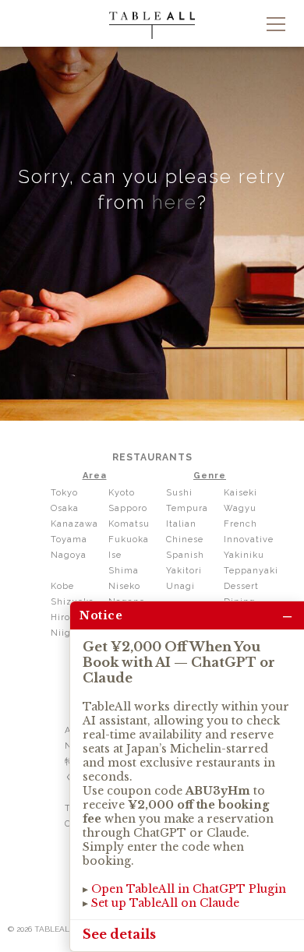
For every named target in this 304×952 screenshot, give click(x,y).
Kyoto (121, 493)
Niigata (68, 633)
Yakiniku (244, 555)
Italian (181, 524)
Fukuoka (128, 539)
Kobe (62, 586)
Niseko (124, 586)
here (174, 202)
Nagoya (69, 555)
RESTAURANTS (152, 457)
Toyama (69, 539)
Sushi (179, 493)
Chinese (184, 539)
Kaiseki (240, 493)
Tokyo (64, 493)
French (240, 524)
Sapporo (127, 508)
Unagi (180, 586)
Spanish (185, 555)
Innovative (249, 539)
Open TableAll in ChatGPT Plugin (188, 889)
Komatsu (129, 524)
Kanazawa (74, 524)
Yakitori (184, 571)
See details (119, 934)
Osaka (65, 508)
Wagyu (240, 508)
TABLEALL (152, 25)
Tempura (187, 508)
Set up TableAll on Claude (165, 903)
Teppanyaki (251, 571)
